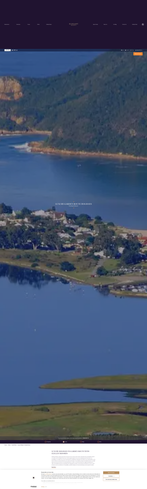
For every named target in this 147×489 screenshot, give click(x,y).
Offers (38, 24)
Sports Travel (95, 24)
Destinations (7, 24)
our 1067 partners (48, 474)
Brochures (132, 50)
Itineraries (18, 24)
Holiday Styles (49, 24)
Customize (110, 476)
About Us (106, 24)
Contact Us (124, 24)
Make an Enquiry (138, 54)
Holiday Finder (134, 24)
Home (6, 445)
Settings (43, 486)
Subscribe (127, 50)
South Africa (14, 445)
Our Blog (114, 24)
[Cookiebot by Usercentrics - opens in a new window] (34, 487)
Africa (9, 445)
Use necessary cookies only (111, 479)
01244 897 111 (138, 50)
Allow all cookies (111, 472)
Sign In (123, 50)
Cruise (29, 24)
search (143, 24)
